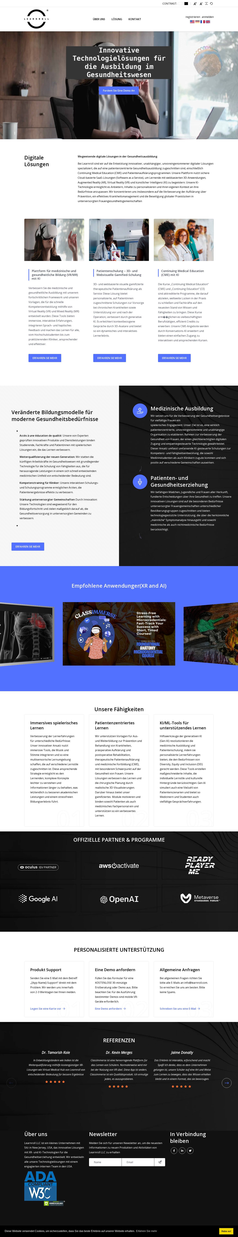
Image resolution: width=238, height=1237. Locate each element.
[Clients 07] (119, 865)
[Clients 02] (119, 898)
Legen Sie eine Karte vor (46, 1008)
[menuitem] (99, 19)
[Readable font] (206, 3)
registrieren (193, 17)
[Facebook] (174, 1150)
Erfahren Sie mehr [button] (146, 1231)
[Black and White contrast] (186, 3)
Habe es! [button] (226, 1231)
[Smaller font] (201, 3)
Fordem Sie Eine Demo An (119, 90)
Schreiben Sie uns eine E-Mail (178, 1008)
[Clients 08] (200, 898)
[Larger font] (195, 3)
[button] (13, 634)
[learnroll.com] (36, 19)
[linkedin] (182, 1150)
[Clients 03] (38, 865)
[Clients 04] (38, 898)
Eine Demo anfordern (108, 1008)
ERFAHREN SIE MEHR (45, 358)
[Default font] (211, 3)
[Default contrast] (180, 3)
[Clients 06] (200, 865)
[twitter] (190, 1150)
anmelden (208, 17)
